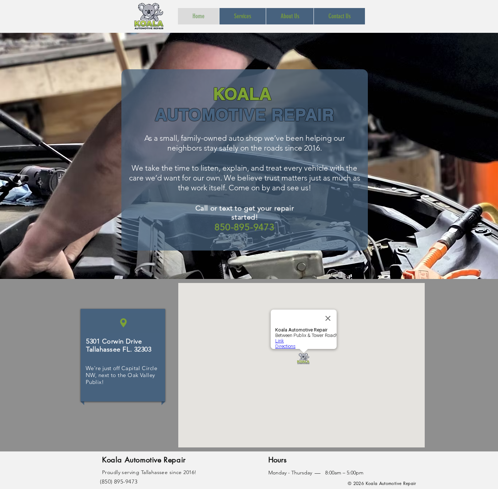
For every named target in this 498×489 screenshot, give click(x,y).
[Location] (123, 323)
